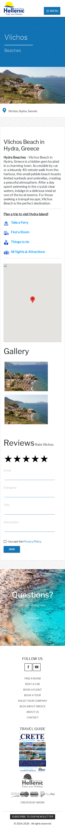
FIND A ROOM (32, 678)
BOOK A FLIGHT (32, 689)
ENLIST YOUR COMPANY (32, 700)
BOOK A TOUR (32, 695)
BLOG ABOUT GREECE (33, 706)
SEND (12, 549)
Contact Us (32, 617)
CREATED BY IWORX (32, 802)
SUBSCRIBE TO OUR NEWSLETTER (32, 816)
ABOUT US (32, 712)
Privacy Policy (32, 541)
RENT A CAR (32, 684)
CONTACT (32, 717)
